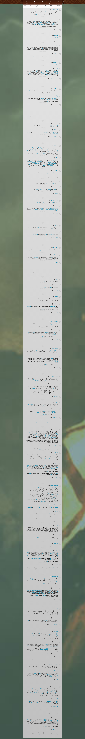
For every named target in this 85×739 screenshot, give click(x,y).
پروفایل (42, 48)
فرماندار (41, 189)
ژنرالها (44, 411)
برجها (31, 234)
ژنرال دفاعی (34, 466)
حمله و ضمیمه (31, 692)
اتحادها (41, 314)
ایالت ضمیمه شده (40, 567)
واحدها (52, 70)
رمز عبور (53, 546)
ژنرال (47, 466)
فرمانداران (53, 411)
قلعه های (55, 497)
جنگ (47, 422)
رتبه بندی (53, 24)
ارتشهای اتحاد (43, 98)
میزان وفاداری (29, 306)
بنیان (52, 228)
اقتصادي (50, 3)
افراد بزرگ (42, 3)
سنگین (52, 71)
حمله (48, 151)
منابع (34, 21)
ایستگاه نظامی (53, 467)
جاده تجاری (47, 711)
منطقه (50, 234)
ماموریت (48, 626)
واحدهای (57, 71)
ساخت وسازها (43, 688)
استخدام (46, 249)
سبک (55, 71)
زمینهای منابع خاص (31, 708)
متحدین (53, 23)
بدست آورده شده (35, 370)
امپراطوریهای (50, 172)
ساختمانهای (56, 507)
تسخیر (49, 99)
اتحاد (46, 99)
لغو (37, 218)
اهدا (33, 379)
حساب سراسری (40, 545)
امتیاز (53, 140)
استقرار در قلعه (35, 234)
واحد (53, 208)
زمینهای (55, 692)
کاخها (44, 323)
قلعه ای (30, 111)
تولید (39, 491)
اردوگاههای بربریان (36, 436)
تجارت (30, 590)
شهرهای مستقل (46, 436)
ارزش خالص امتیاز (37, 634)
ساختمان (57, 125)
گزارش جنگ (51, 455)
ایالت (40, 148)
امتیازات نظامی (44, 405)
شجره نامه (51, 165)
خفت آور (41, 218)
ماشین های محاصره (40, 90)
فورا (27, 150)
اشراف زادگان (30, 161)
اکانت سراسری (37, 380)
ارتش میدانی (54, 126)
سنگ (41, 140)
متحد (56, 538)
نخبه (47, 71)
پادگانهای (51, 208)
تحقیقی (57, 183)
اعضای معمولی (47, 332)
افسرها (35, 257)
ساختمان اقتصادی (55, 37)
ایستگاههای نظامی (50, 125)
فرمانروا (37, 227)
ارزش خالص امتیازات (42, 24)
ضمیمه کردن (48, 689)
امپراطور (30, 164)
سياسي (27, 3)
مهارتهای (55, 189)
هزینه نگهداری (37, 350)
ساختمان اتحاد (48, 323)
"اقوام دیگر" (50, 164)
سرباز (42, 209)
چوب (47, 140)
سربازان (57, 64)
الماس (53, 380)
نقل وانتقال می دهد (30, 578)
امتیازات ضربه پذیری (45, 202)
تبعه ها (42, 693)
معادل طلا (51, 646)
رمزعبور (40, 673)
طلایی (52, 554)
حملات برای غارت (46, 691)
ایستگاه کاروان (31, 147)
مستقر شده (54, 64)
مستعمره (50, 228)
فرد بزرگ (54, 160)
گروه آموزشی (41, 249)
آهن (44, 140)
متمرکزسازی (41, 689)
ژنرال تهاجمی (43, 467)
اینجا (47, 101)
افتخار (55, 315)
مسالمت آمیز (48, 692)
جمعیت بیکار (51, 209)
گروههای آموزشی (48, 74)
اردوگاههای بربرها (50, 420)
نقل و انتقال (31, 149)
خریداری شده (40, 370)
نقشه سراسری (54, 98)
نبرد (46, 234)
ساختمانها (57, 133)
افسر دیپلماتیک (56, 267)
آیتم (48, 513)
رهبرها (37, 257)
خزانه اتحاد (29, 379)
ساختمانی (56, 732)
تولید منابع (39, 688)
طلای (57, 555)
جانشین (53, 217)
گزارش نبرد (34, 271)
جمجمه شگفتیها (50, 437)
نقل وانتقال (47, 580)
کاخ (36, 14)
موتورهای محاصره (44, 73)
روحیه (28, 268)
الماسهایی (56, 378)
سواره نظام (47, 183)
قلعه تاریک (54, 437)
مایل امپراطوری (44, 708)
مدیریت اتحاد (46, 644)
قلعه (47, 64)
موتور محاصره (37, 209)
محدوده (43, 266)
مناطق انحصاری (40, 147)
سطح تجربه (53, 412)
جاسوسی (40, 111)
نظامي (35, 3)
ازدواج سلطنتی (37, 163)
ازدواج (57, 172)
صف (30, 74)
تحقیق (37, 70)
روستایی (47, 209)
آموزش (57, 73)
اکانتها (34, 455)
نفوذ (34, 22)
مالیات (35, 688)
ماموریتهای (54, 99)
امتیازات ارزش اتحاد (42, 635)
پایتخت (54, 150)
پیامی (57, 257)
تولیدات (37, 488)
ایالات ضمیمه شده (51, 147)
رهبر (55, 298)
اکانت (33, 48)
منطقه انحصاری (55, 709)
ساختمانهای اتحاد (40, 22)
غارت (39, 267)
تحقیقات (28, 132)
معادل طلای (46, 132)
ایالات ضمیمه (49, 701)
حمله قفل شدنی (29, 733)
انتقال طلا (37, 23)
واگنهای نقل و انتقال (39, 555)
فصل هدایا (44, 380)
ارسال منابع (53, 732)
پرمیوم (53, 388)
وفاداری (45, 281)
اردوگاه (40, 633)
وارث (42, 358)
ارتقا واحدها (44, 567)
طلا (50, 140)
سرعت (54, 183)
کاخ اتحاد (53, 202)
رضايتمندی (56, 269)
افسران (51, 287)
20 (21, 1)
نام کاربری (53, 673)
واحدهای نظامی (56, 633)
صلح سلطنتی (35, 218)
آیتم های (33, 388)
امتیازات (37, 419)
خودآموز (45, 455)
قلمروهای (35, 673)
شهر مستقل (46, 423)
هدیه (54, 380)
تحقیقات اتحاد (52, 306)
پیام (54, 259)
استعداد (32, 11)
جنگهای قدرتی (48, 22)
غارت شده (54, 422)
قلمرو (48, 545)
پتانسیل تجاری (42, 711)
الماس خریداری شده (53, 545)
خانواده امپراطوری (39, 161)
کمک (35, 23)
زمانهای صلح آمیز (36, 150)
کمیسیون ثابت (32, 341)
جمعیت (54, 72)
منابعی (42, 732)
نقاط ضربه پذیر (45, 90)
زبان (29, 602)
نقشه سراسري (58, 3)
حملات (53, 250)
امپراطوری (50, 227)
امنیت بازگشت (50, 499)
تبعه (54, 710)
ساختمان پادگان (34, 71)
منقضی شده (30, 370)
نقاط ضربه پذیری (49, 196)
